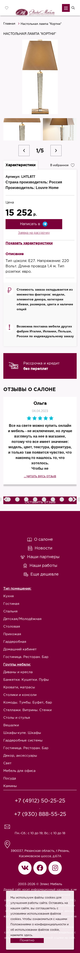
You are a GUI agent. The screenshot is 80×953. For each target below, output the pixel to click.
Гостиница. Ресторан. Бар (25, 657)
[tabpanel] (40, 366)
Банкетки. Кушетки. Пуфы (26, 679)
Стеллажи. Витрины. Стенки (27, 710)
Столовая (11, 626)
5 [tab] (26, 500)
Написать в (30, 224)
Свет (7, 763)
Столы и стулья (16, 717)
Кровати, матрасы (19, 687)
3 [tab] (9, 500)
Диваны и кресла (18, 672)
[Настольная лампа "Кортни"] (40, 77)
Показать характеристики (29, 243)
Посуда (9, 778)
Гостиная (11, 603)
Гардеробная (14, 641)
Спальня (10, 611)
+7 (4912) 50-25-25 (40, 800)
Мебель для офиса (19, 770)
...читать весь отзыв (40, 476)
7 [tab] (44, 500)
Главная (9, 23)
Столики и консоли (19, 694)
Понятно (27, 940)
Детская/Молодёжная (22, 619)
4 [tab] (17, 500)
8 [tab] (53, 500)
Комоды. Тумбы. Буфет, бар (27, 702)
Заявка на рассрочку (34, 233)
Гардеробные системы (22, 740)
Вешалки (11, 725)
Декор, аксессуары (20, 755)
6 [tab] (35, 500)
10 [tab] (71, 500)
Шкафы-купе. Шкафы (22, 732)
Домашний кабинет (20, 649)
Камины (10, 786)
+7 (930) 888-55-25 (40, 814)
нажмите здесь (21, 935)
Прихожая (12, 634)
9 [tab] (62, 500)
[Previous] (24, 150)
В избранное (59, 165)
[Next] (56, 150)
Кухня (8, 596)
